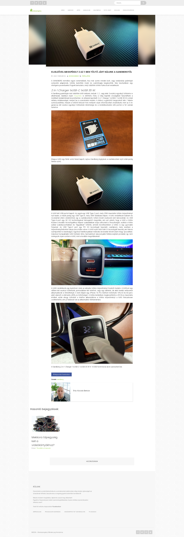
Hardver (70, 10)
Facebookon (57, 506)
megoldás (78, 96)
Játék (78, 10)
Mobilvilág (86, 10)
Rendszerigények (128, 10)
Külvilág (117, 10)
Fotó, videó (107, 10)
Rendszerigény (43, 532)
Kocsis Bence (74, 76)
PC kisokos (92, 511)
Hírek (63, 10)
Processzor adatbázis (53, 511)
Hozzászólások (92, 461)
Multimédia (97, 10)
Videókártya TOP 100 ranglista (74, 511)
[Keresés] (143, 3)
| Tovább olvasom (43, 448)
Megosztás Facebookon (62, 374)
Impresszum (37, 511)
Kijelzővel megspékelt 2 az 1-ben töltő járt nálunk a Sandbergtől (91, 71)
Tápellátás (86, 76)
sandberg (60, 379)
